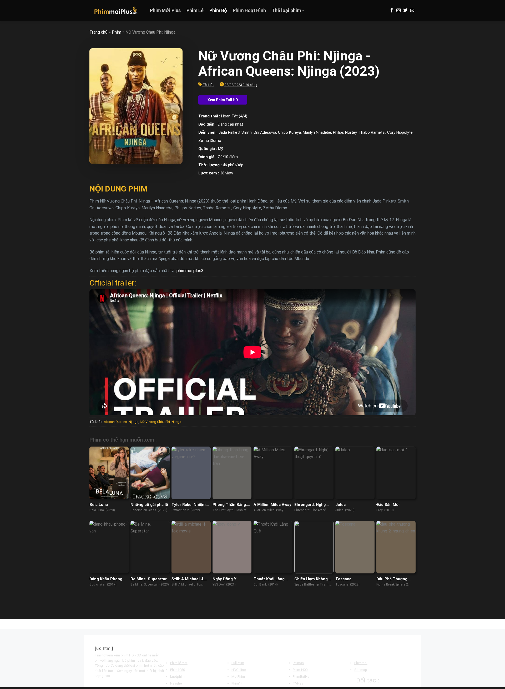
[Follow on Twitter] (405, 10)
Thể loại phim (286, 10)
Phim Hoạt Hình (249, 10)
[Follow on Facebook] (392, 10)
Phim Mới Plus (165, 10)
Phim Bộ (218, 10)
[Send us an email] (412, 10)
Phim (116, 32)
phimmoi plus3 (190, 270)
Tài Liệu (208, 85)
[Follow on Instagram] (398, 10)
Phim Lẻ (195, 10)
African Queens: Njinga (121, 422)
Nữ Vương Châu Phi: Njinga (160, 422)
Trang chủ (98, 32)
